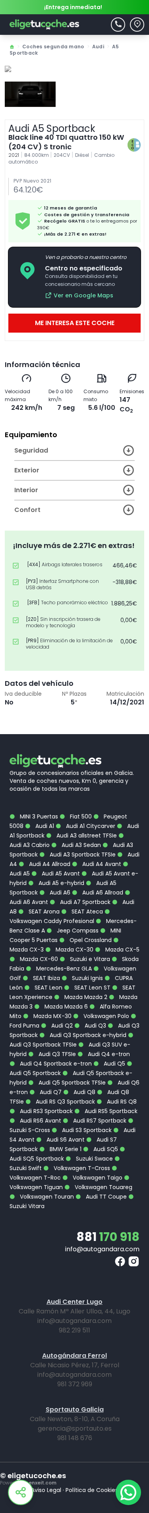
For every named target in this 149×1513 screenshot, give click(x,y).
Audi (98, 46)
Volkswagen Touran (46, 1197)
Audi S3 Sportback (86, 1130)
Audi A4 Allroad (48, 864)
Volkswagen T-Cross (81, 1168)
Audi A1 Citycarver (89, 826)
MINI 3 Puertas (38, 816)
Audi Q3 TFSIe (56, 1054)
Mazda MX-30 (52, 1016)
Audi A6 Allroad (102, 892)
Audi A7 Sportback (84, 902)
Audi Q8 (83, 1092)
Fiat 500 (80, 816)
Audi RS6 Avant (39, 1121)
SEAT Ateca (86, 911)
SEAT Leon (47, 988)
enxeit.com (42, 1482)
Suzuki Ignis (86, 978)
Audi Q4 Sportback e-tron (55, 1064)
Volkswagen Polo (105, 1016)
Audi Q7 (50, 1092)
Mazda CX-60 (38, 959)
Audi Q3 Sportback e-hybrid (87, 1035)
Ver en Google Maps (83, 295)
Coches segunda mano (53, 46)
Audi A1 (44, 826)
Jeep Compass (77, 930)
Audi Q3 (94, 1026)
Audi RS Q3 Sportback (64, 1102)
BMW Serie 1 (64, 1149)
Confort (27, 509)
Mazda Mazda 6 (65, 1007)
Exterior (26, 470)
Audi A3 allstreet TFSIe (86, 835)
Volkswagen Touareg (102, 1187)
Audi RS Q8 (121, 1102)
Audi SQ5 (105, 1149)
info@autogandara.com (102, 1249)
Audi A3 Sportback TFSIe (82, 854)
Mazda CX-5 (121, 949)
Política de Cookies (92, 1490)
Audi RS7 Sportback (99, 1121)
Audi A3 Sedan (80, 845)
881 (107, 1236)
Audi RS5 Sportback (110, 1111)
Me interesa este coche (74, 322)
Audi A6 (59, 892)
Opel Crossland (90, 940)
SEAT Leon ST (91, 988)
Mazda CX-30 (73, 949)
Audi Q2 (61, 1026)
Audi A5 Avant (60, 873)
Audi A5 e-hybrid (60, 883)
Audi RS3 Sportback (45, 1111)
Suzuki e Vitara (89, 959)
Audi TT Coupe (105, 1197)
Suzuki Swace (93, 1159)
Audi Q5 (113, 1064)
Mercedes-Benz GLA (63, 969)
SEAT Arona (43, 911)
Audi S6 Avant (65, 1140)
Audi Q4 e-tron (108, 1054)
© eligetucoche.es (33, 1476)
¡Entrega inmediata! (73, 7)
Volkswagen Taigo (96, 1178)
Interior (26, 490)
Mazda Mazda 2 (85, 997)
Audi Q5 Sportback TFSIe (71, 1083)
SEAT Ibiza (45, 978)
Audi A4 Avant (101, 864)
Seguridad (31, 450)
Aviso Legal (46, 1490)
